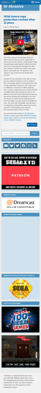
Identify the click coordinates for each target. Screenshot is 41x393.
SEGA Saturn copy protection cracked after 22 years (19, 19)
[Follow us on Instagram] (29, 145)
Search (34, 133)
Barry (17, 27)
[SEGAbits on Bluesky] (11, 145)
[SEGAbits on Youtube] (6, 145)
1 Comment (33, 124)
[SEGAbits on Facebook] (23, 145)
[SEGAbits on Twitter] (17, 145)
